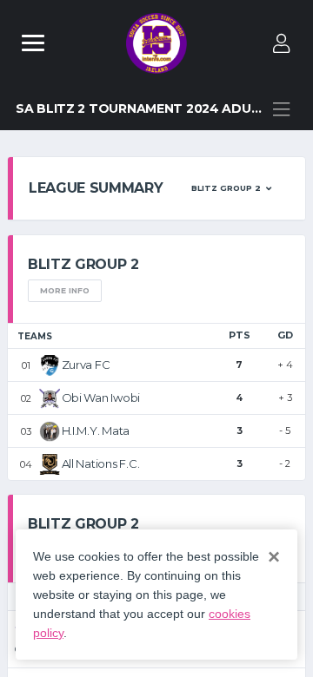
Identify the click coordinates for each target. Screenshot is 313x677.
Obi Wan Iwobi (101, 397)
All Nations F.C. (101, 463)
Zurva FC (86, 364)
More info (65, 290)
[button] (231, 188)
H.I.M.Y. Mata (96, 430)
